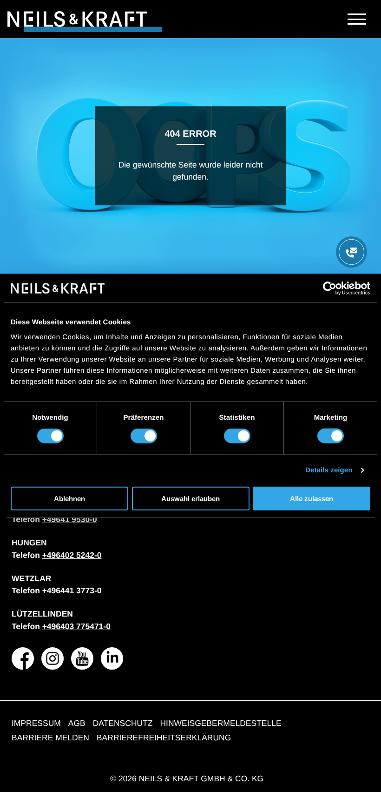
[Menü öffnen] (351, 252)
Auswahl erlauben (190, 498)
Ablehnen (69, 498)
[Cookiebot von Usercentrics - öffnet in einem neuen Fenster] (329, 288)
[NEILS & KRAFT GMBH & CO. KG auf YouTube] (82, 658)
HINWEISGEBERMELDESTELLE (220, 723)
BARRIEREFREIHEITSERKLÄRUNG (164, 737)
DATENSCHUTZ (123, 723)
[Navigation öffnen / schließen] (357, 19)
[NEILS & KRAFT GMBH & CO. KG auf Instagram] (52, 658)
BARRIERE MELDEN (50, 737)
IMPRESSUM (36, 723)
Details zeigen (328, 470)
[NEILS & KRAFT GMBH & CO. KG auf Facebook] (23, 658)
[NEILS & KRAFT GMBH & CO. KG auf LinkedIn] (112, 658)
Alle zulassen (311, 498)
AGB (76, 723)
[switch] (144, 436)
